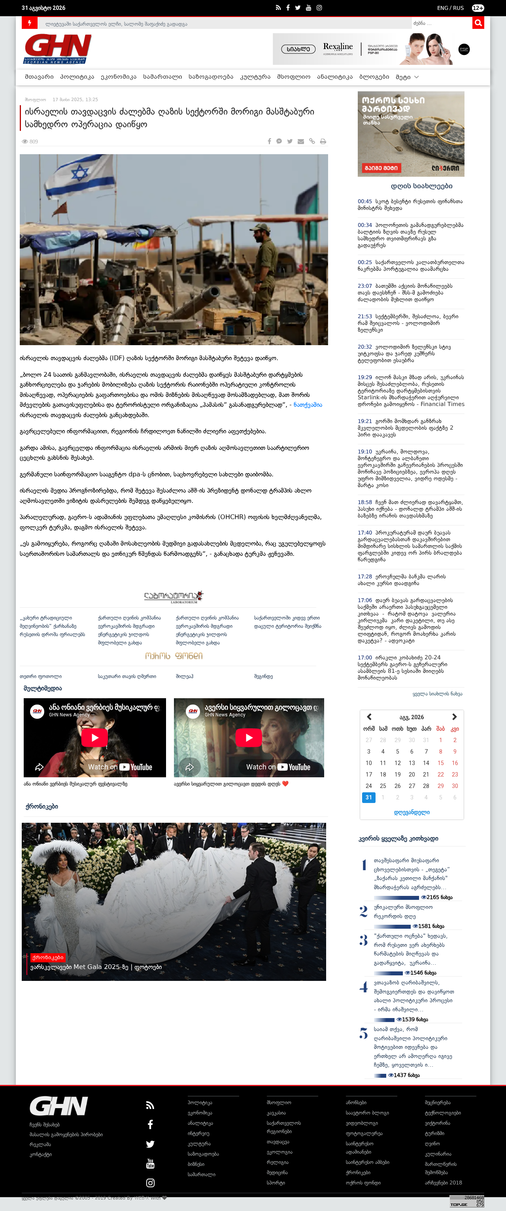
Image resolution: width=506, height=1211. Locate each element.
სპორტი (276, 1183)
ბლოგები (374, 77)
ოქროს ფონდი (363, 1183)
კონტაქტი (41, 1154)
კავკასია (276, 1113)
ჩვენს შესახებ (45, 1125)
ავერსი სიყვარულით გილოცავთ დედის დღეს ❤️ (231, 784)
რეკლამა (40, 1144)
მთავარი (39, 77)
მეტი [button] (404, 77)
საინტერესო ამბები (367, 1162)
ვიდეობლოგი (362, 1123)
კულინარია (438, 1154)
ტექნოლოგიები (443, 1113)
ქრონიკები (42, 806)
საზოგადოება (211, 77)
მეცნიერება (438, 1102)
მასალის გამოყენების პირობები (66, 1134)
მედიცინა (277, 1172)
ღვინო (432, 1144)
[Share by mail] (301, 142)
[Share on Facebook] (269, 142)
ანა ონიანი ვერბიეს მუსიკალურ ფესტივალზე (75, 784)
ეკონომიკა (119, 77)
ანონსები (356, 1102)
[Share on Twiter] (290, 142)
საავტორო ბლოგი (367, 1113)
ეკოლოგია (280, 1152)
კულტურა (255, 77)
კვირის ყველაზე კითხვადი (398, 838)
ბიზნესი (196, 1164)
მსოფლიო (294, 77)
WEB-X (141, 1198)
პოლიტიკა (77, 77)
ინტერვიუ (199, 1133)
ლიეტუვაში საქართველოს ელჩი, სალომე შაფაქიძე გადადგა (116, 23)
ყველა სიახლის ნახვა (438, 694)
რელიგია (278, 1162)
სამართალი (162, 77)
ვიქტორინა (437, 1123)
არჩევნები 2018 (443, 1183)
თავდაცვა (278, 1142)
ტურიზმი (434, 1133)
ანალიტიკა (335, 77)
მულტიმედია (43, 688)
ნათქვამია (308, 404)
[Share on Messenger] (279, 142)
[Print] (323, 142)
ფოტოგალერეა (364, 1133)
